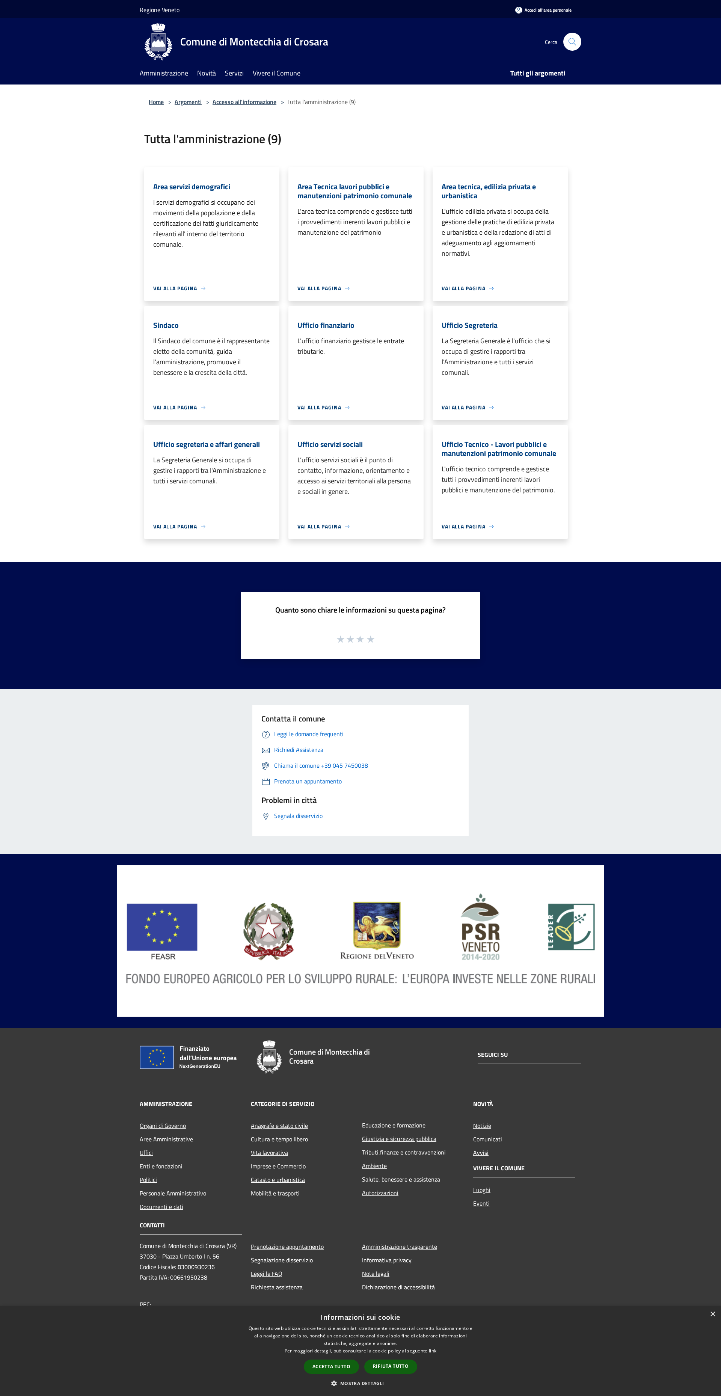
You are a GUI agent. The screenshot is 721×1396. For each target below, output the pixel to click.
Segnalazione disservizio (282, 1260)
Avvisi (481, 1152)
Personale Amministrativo (173, 1193)
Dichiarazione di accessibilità (398, 1287)
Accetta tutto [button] (331, 1366)
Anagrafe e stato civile (279, 1125)
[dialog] (360, 1351)
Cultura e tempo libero (279, 1139)
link (432, 1351)
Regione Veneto (159, 9)
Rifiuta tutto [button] (391, 1366)
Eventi (481, 1203)
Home (156, 101)
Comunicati (487, 1139)
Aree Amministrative (166, 1139)
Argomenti (188, 101)
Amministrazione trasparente (399, 1246)
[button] (360, 1383)
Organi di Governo (163, 1125)
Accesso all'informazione (244, 101)
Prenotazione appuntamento (287, 1246)
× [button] (712, 1314)
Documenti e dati (161, 1206)
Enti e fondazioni (161, 1166)
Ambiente (374, 1165)
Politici (148, 1179)
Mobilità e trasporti (275, 1193)
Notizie (482, 1125)
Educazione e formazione (393, 1125)
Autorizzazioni (380, 1192)
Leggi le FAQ (266, 1273)
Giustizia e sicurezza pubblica (399, 1138)
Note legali (375, 1273)
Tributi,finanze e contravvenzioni (404, 1152)
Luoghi (481, 1189)
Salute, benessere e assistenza (401, 1179)
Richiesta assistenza (277, 1287)
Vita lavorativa (269, 1152)
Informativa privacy (387, 1260)
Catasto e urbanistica (278, 1179)
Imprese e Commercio (278, 1166)
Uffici (146, 1152)
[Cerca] (572, 42)
